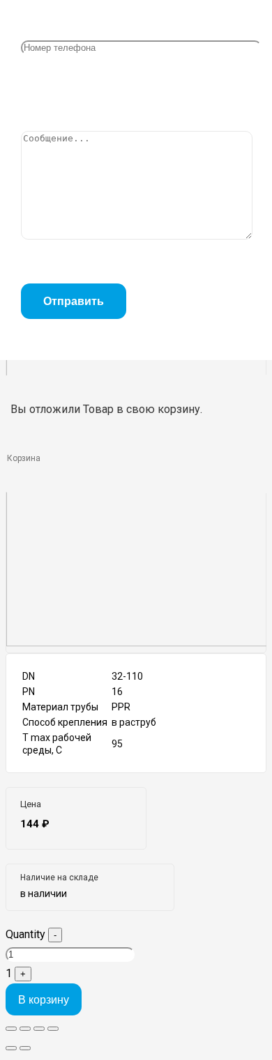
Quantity (25, 934)
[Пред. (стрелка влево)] (11, 1048)
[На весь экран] (39, 1029)
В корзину (43, 1000)
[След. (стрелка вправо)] (25, 1048)
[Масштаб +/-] (53, 1029)
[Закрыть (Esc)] (11, 1029)
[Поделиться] (25, 1029)
